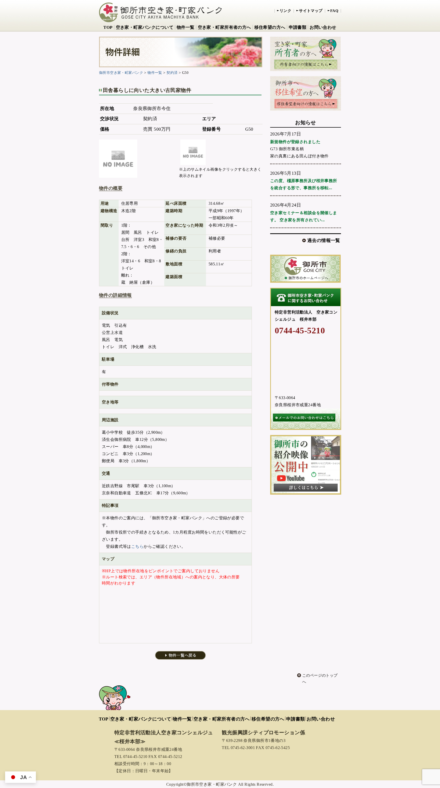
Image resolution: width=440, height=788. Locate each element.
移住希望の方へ (269, 27)
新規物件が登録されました (295, 142)
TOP (107, 27)
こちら (137, 546)
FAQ (334, 11)
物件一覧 (186, 27)
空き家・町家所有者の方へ (224, 27)
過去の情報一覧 (323, 240)
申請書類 (298, 27)
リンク (285, 11)
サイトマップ (311, 11)
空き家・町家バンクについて (144, 27)
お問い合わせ (323, 27)
